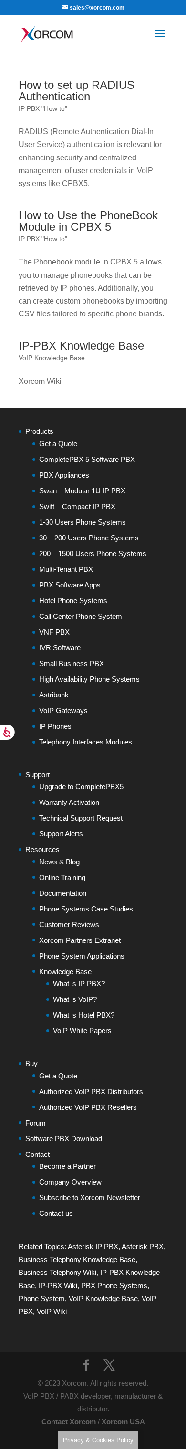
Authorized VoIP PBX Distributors (91, 1091)
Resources (42, 849)
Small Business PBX (71, 663)
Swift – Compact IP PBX (77, 506)
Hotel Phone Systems (73, 601)
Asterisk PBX (143, 1247)
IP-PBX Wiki (58, 1286)
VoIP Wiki (52, 1311)
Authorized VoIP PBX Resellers (88, 1107)
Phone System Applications (81, 956)
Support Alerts (61, 834)
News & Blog (59, 862)
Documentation (62, 893)
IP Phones (55, 726)
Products (39, 431)
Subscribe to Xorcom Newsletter (89, 1198)
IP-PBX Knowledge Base (81, 345)
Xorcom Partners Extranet (80, 940)
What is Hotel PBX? (83, 1015)
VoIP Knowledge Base (52, 358)
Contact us (56, 1213)
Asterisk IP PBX (93, 1247)
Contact (37, 1154)
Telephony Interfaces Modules (85, 742)
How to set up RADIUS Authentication (76, 90)
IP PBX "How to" (43, 108)
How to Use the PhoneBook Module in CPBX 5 (88, 221)
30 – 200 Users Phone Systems (89, 538)
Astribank (54, 695)
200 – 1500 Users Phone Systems (92, 553)
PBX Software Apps (70, 585)
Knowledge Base (65, 972)
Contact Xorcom (68, 1422)
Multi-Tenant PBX (66, 569)
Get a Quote (58, 444)
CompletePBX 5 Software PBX (87, 459)
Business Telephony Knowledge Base (77, 1259)
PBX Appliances (64, 475)
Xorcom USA (123, 1422)
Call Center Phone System (80, 616)
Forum (35, 1123)
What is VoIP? (75, 999)
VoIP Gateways (63, 710)
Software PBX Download (63, 1139)
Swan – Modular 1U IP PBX (82, 491)
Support (37, 775)
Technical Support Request (81, 818)
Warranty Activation (69, 802)
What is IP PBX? (79, 983)
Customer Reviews (69, 924)
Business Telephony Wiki (57, 1272)
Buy (31, 1063)
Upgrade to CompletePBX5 (81, 787)
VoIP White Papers (82, 1031)
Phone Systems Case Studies (86, 909)
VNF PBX (54, 632)
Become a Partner (67, 1166)
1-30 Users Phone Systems (82, 522)
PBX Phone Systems (114, 1286)
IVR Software (60, 648)
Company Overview (70, 1182)
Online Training (62, 877)
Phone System (42, 1298)
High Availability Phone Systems (89, 679)
